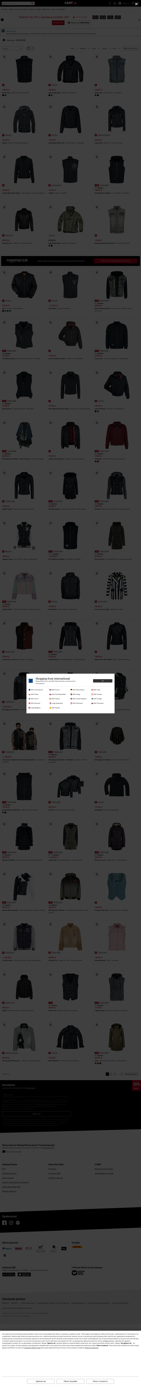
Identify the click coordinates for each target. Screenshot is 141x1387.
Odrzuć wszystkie (70, 1381)
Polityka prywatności (91, 1348)
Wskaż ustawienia (100, 1381)
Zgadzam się (41, 1381)
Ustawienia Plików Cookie (32, 1348)
